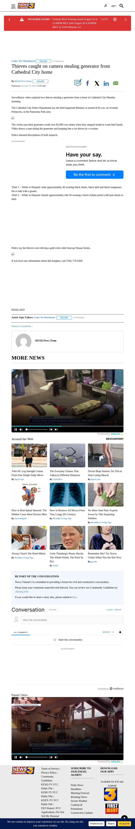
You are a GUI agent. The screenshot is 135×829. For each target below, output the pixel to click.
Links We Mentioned (44, 317)
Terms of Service (50, 768)
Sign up (118, 610)
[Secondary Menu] (16, 5)
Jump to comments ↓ (22, 326)
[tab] (21, 632)
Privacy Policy (48, 772)
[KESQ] (29, 6)
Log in (110, 610)
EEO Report (47, 808)
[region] (67, 649)
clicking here (21, 591)
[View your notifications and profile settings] (120, 632)
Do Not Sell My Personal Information (52, 816)
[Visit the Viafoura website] (116, 688)
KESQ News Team (23, 81)
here (74, 597)
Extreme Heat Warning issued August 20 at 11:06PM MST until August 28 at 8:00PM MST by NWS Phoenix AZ (75, 23)
